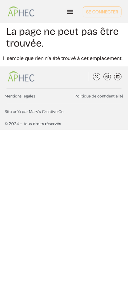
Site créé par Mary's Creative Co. (35, 111)
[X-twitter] (96, 76)
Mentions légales (20, 96)
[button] (70, 12)
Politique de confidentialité (99, 96)
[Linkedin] (117, 76)
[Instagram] (107, 76)
